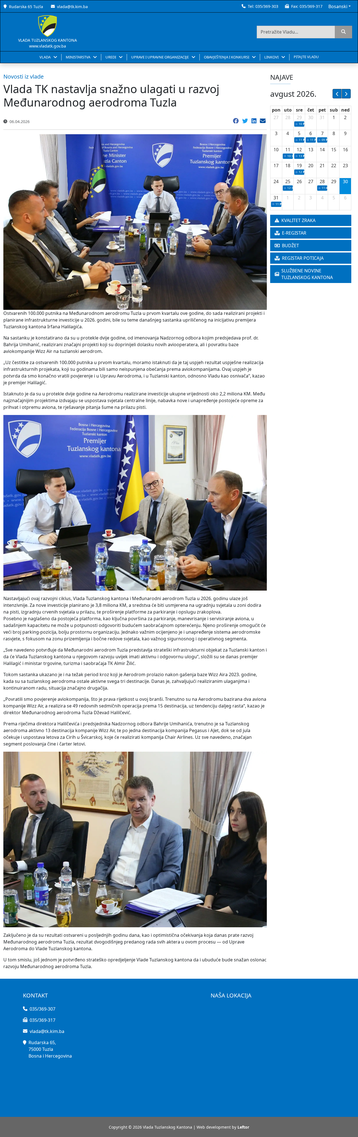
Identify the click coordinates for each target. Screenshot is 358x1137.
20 (310, 165)
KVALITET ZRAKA (298, 220)
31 (322, 117)
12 (299, 150)
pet (322, 110)
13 (310, 150)
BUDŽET (290, 245)
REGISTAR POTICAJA (303, 258)
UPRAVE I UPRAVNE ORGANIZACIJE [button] (160, 57)
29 (299, 117)
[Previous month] (337, 93)
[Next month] (346, 93)
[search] (343, 32)
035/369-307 (42, 1009)
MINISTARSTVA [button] (78, 57)
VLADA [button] (45, 57)
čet (310, 110)
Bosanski (337, 6)
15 (333, 150)
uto (288, 110)
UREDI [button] (111, 57)
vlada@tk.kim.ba (72, 6)
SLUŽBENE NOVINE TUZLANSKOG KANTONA (307, 274)
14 (322, 150)
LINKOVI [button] (271, 57)
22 (333, 165)
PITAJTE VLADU (306, 56)
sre (299, 110)
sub (334, 110)
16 (345, 150)
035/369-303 (266, 6)
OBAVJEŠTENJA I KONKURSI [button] (227, 57)
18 (287, 165)
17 (276, 165)
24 (276, 181)
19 (299, 165)
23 (345, 165)
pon (276, 110)
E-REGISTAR (294, 233)
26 (299, 181)
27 (276, 117)
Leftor (243, 1127)
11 (287, 150)
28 (287, 117)
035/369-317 (311, 6)
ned (345, 110)
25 (287, 181)
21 (322, 165)
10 (276, 150)
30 (310, 117)
